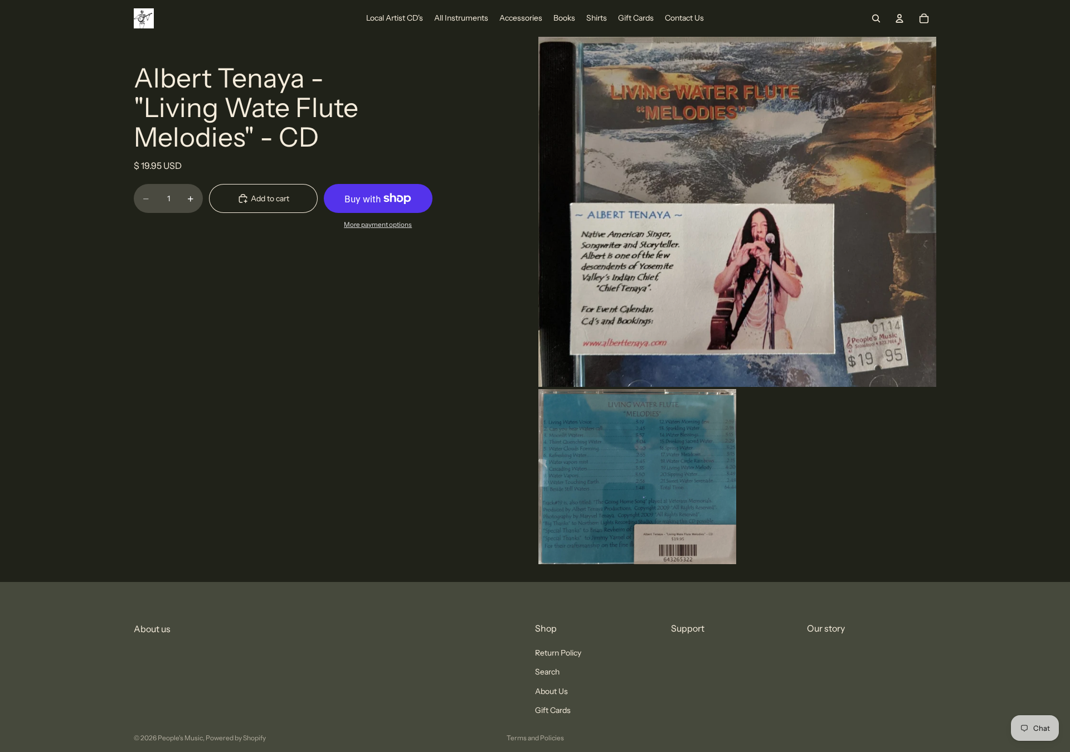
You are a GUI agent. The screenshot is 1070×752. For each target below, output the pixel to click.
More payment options (378, 225)
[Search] (876, 18)
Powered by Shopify (236, 738)
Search (547, 672)
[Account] (899, 18)
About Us (551, 691)
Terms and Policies (535, 738)
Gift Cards (553, 710)
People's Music (180, 738)
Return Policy (558, 653)
